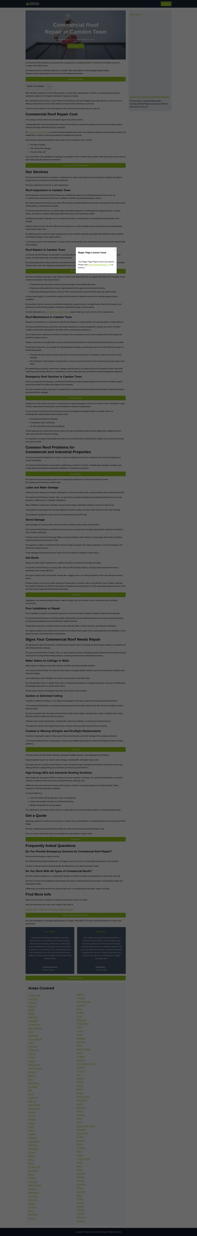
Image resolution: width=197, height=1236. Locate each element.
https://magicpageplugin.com (99, 265)
